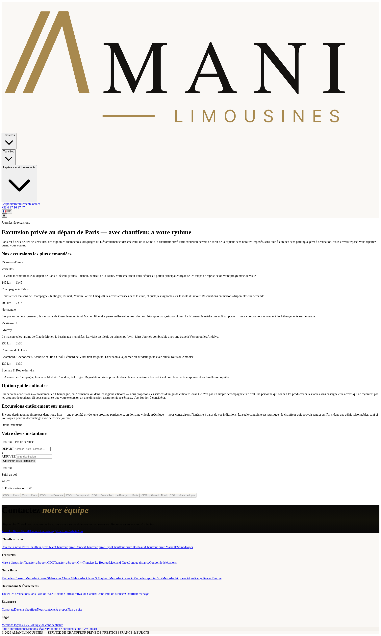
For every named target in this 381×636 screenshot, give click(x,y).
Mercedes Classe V (61, 578)
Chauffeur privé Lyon (98, 547)
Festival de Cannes (84, 593)
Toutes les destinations (16, 593)
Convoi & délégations (163, 562)
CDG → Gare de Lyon (182, 495)
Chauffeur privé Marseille (161, 547)
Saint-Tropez (185, 547)
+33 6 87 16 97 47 (13, 207)
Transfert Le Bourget (96, 562)
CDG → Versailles (102, 495)
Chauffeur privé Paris (15, 547)
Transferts (9, 135)
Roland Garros (63, 593)
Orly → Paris (29, 495)
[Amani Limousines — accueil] (190, 131)
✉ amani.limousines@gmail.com (48, 531)
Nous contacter (46, 609)
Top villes (8, 151)
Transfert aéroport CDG (39, 562)
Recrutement (22, 204)
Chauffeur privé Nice (41, 547)
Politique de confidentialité (46, 625)
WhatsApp (76, 531)
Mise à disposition (13, 562)
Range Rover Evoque (207, 578)
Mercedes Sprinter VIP (148, 578)
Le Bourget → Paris (127, 495)
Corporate (8, 204)
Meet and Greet (119, 562)
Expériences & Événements (19, 167)
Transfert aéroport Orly (68, 562)
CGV (26, 625)
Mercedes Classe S (37, 578)
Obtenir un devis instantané (19, 460)
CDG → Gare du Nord (153, 495)
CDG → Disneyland (77, 495)
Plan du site (74, 609)
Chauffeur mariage (137, 593)
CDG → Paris (11, 495)
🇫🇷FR (7, 211)
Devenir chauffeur (25, 609)
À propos (61, 609)
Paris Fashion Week (42, 593)
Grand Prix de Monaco (110, 593)
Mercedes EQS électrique (178, 578)
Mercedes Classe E (13, 578)
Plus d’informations (14, 628)
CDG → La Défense (51, 495)
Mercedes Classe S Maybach (91, 578)
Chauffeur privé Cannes (70, 547)
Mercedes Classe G (121, 578)
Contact (35, 204)
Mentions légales (12, 625)
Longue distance (139, 562)
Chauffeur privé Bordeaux (128, 547)
